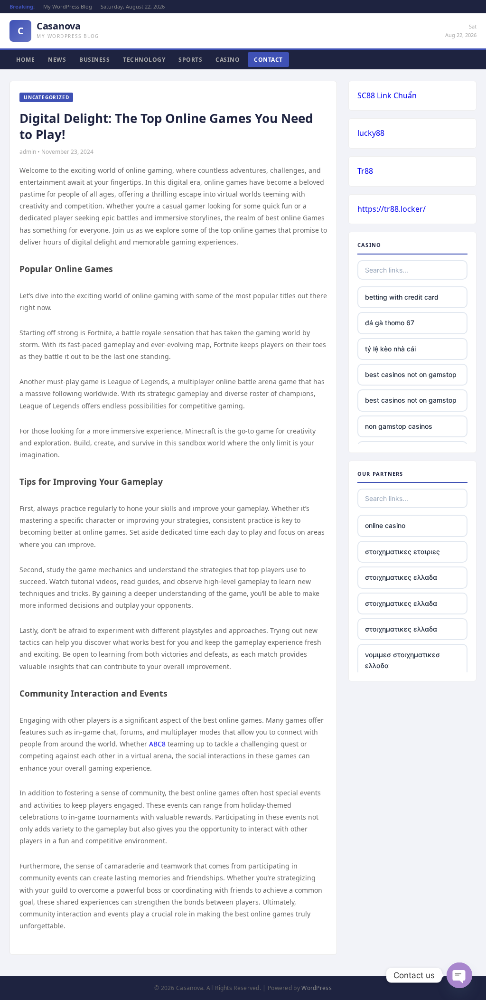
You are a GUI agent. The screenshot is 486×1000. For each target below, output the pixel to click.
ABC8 (157, 743)
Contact (268, 60)
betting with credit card (402, 297)
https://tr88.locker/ (391, 209)
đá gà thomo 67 (389, 323)
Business (94, 60)
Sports (190, 60)
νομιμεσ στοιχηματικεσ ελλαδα (402, 660)
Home (25, 60)
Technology (144, 60)
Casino (227, 60)
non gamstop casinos (398, 426)
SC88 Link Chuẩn (387, 95)
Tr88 (365, 171)
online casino (385, 525)
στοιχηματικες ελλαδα (401, 577)
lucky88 (370, 133)
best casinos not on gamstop (411, 374)
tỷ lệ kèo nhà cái (390, 349)
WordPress (316, 988)
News (57, 60)
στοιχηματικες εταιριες (402, 551)
